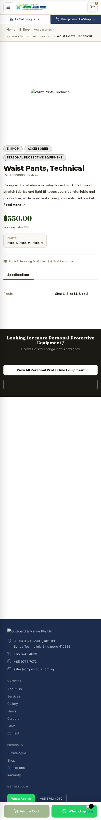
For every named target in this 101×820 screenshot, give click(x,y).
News (11, 711)
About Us (14, 689)
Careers (13, 718)
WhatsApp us (21, 798)
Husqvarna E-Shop (76, 19)
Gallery (12, 704)
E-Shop (24, 29)
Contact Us (50, 384)
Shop (11, 760)
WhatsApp (77, 811)
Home (11, 29)
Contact (13, 733)
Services (13, 696)
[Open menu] (8, 7)
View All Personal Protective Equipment (51, 370)
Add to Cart (29, 811)
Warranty (14, 775)
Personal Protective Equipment (29, 36)
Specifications (18, 275)
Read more (12, 205)
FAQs (11, 726)
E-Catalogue (25, 19)
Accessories (43, 29)
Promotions (16, 768)
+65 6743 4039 (51, 798)
